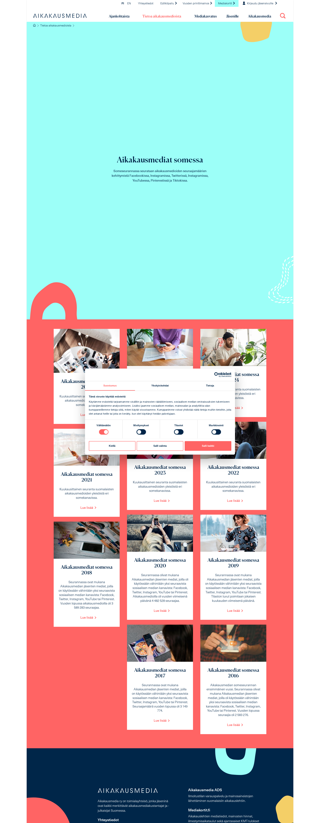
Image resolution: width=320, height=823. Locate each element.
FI (123, 3)
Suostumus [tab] (110, 385)
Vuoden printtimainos (196, 3)
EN (129, 3)
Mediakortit (225, 3)
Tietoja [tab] (210, 385)
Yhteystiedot (145, 3)
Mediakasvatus (205, 16)
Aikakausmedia (259, 16)
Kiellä (112, 445)
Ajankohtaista (119, 16)
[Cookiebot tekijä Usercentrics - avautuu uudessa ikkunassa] (216, 374)
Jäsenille (232, 16)
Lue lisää (160, 501)
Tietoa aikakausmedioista (161, 16)
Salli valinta (160, 445)
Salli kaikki (208, 445)
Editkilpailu (167, 3)
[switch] (141, 432)
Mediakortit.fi (199, 810)
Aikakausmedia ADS (205, 790)
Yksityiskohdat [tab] (160, 385)
